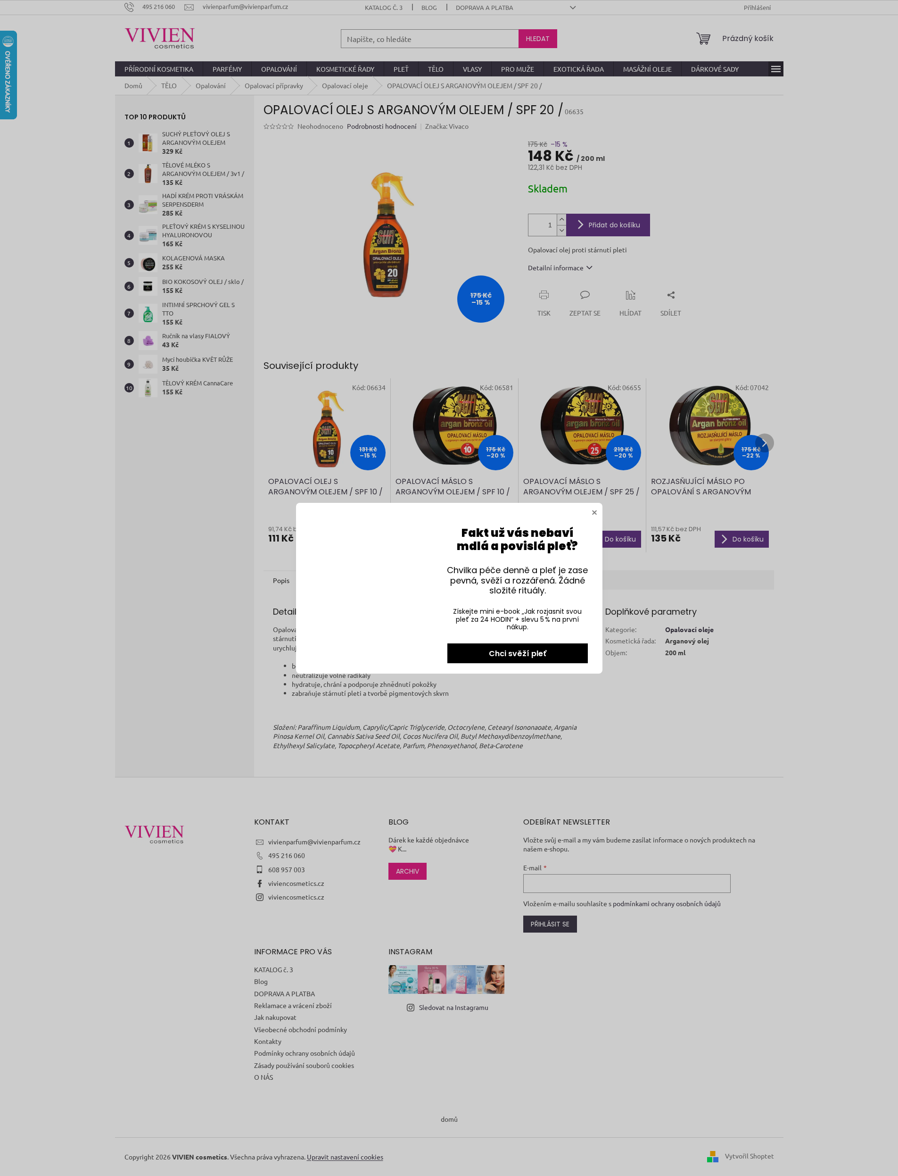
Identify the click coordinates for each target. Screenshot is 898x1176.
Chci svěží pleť (517, 653)
